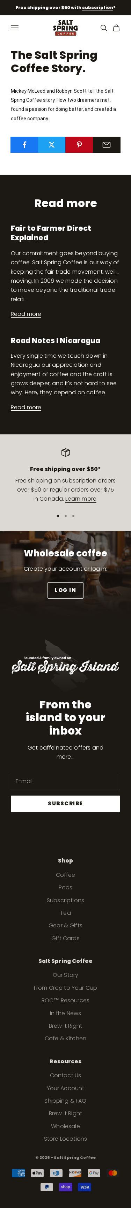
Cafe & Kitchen (65, 1038)
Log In (65, 590)
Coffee (65, 875)
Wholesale (65, 1126)
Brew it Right (65, 1026)
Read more (26, 314)
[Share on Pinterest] (79, 144)
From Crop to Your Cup (65, 988)
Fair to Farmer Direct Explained (51, 233)
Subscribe (65, 803)
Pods (66, 887)
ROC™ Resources (65, 1000)
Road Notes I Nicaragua (55, 340)
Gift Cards (65, 938)
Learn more (80, 499)
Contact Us (65, 1075)
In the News (65, 1013)
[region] (65, 476)
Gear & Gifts (65, 925)
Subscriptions (65, 900)
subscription (97, 7)
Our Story (65, 975)
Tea (65, 913)
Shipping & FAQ (65, 1101)
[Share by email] (107, 144)
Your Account (66, 1088)
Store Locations (65, 1139)
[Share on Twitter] (52, 144)
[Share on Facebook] (24, 144)
